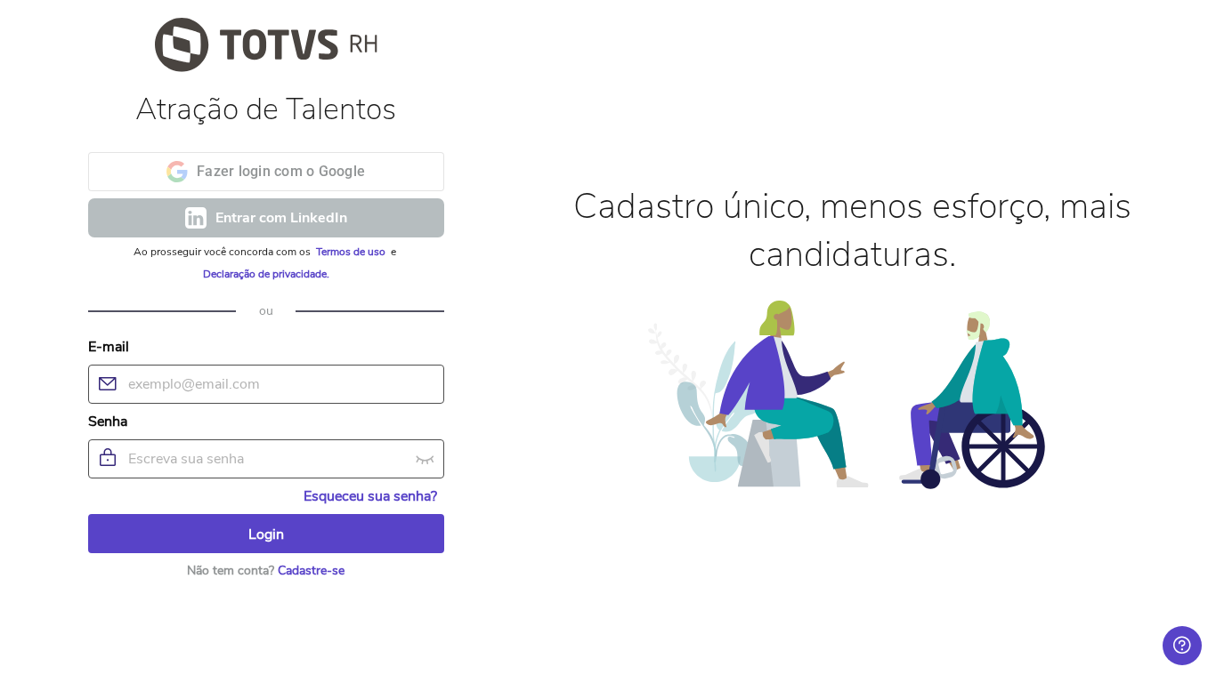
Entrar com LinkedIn (281, 218)
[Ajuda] (1182, 645)
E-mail (108, 347)
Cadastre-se (311, 570)
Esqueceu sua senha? (370, 496)
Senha (107, 421)
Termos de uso (352, 252)
